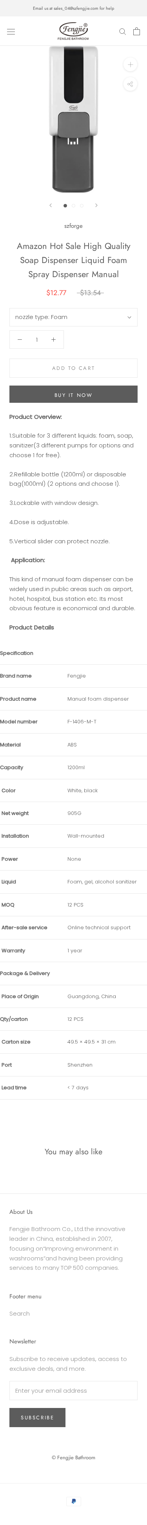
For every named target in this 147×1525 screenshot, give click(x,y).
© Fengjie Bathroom (73, 1457)
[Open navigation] (11, 31)
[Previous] (50, 205)
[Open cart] (136, 31)
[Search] (122, 31)
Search (19, 1313)
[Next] (96, 205)
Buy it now (73, 395)
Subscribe (37, 1417)
